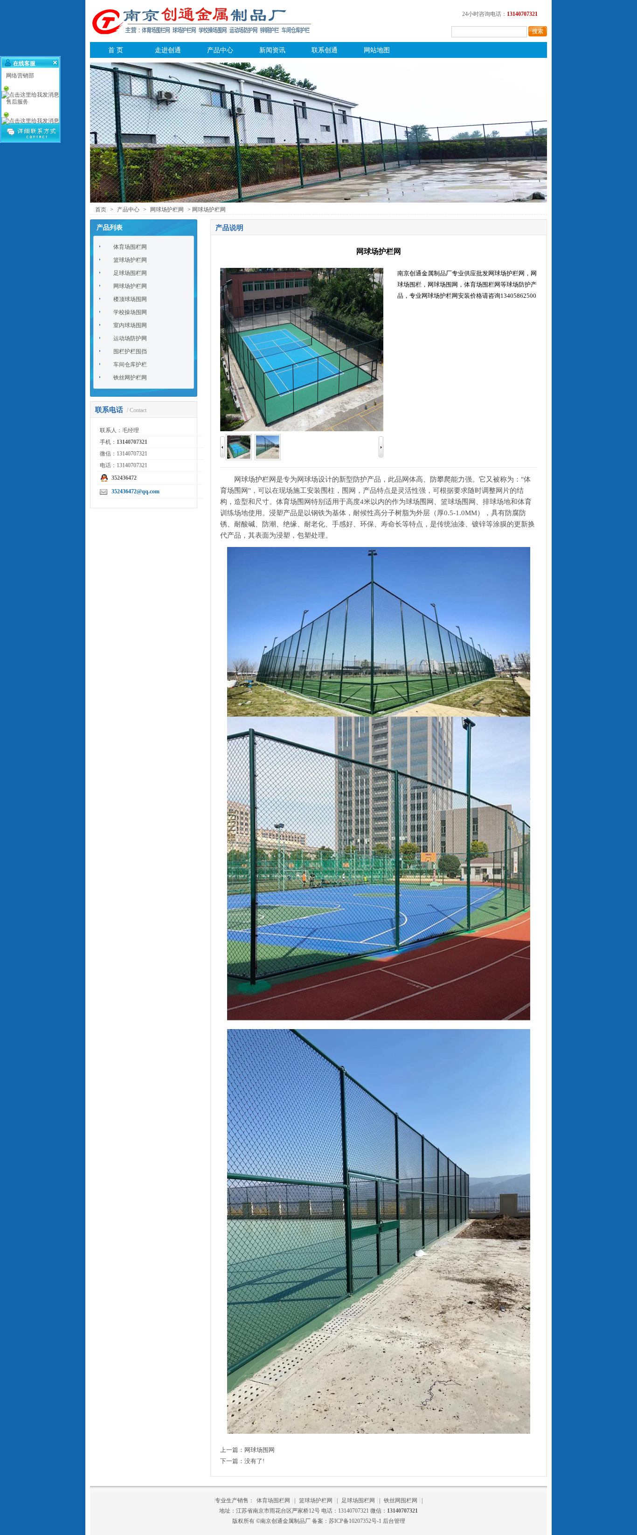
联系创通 (325, 50)
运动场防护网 (130, 338)
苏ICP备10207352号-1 (355, 1521)
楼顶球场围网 (130, 299)
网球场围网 (259, 1449)
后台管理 (394, 1521)
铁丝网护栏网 (130, 377)
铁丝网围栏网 (400, 1500)
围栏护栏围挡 (130, 351)
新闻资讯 (272, 50)
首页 (100, 209)
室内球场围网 (130, 325)
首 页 (115, 50)
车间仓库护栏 (130, 364)
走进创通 (168, 50)
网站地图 (377, 50)
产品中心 (220, 50)
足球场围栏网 (130, 273)
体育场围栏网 (130, 247)
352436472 (124, 478)
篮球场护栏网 (130, 260)
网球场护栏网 (167, 209)
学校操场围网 (130, 312)
